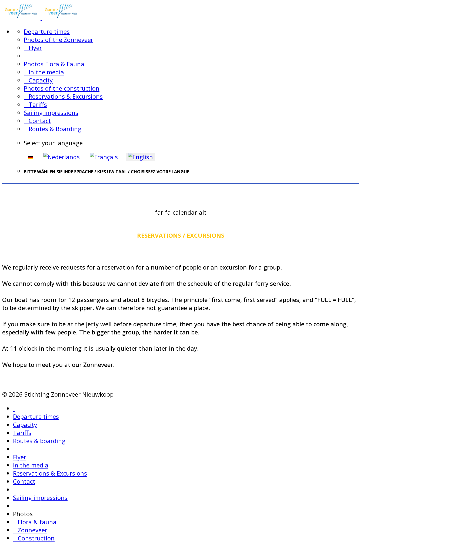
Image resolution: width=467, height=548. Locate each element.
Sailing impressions (51, 112)
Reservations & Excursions (63, 96)
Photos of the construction (61, 88)
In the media (44, 72)
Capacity (38, 80)
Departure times (47, 31)
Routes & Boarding (52, 129)
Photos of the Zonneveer (58, 39)
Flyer (33, 48)
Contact (37, 121)
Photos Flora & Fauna (54, 64)
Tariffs (35, 104)
